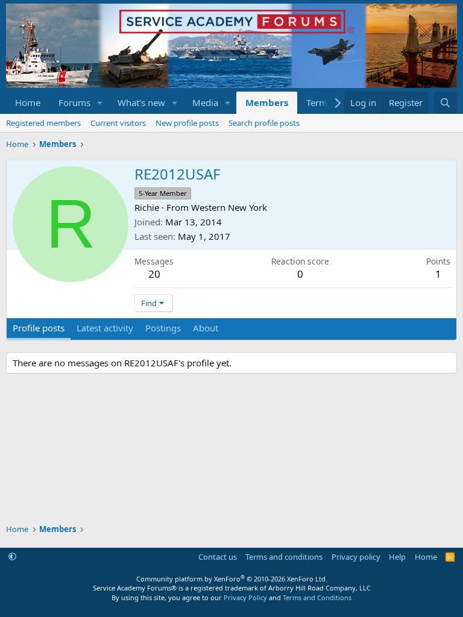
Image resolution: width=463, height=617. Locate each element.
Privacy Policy (245, 597)
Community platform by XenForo (231, 578)
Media (205, 102)
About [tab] (205, 328)
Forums (74, 102)
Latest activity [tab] (105, 328)
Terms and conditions (284, 556)
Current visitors (118, 122)
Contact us (217, 556)
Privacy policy (356, 556)
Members (266, 102)
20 (154, 274)
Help (397, 556)
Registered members (43, 122)
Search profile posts (264, 122)
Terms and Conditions (317, 597)
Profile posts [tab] (39, 328)
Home (27, 102)
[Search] (445, 103)
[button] (100, 103)
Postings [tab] (163, 328)
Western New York (229, 207)
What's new (141, 102)
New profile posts (187, 122)
